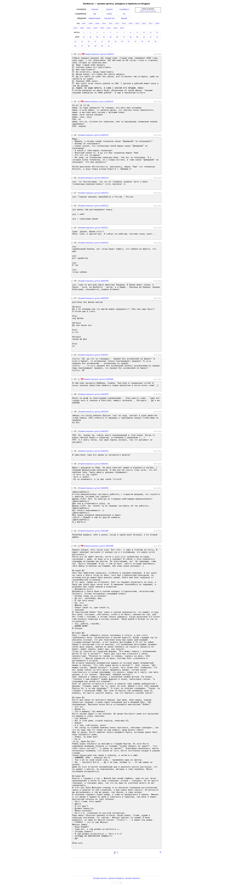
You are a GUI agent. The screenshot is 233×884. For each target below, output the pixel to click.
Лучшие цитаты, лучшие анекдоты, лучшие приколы (116, 878)
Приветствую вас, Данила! (148, 11)
